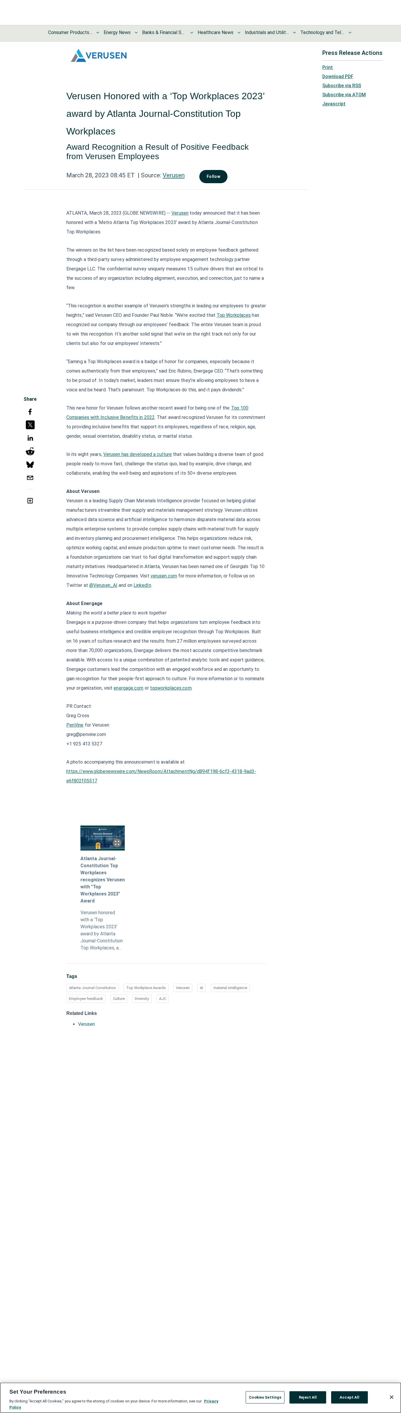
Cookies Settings (265, 1397)
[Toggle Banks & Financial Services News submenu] (192, 33)
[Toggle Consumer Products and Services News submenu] (98, 33)
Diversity (142, 998)
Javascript (334, 104)
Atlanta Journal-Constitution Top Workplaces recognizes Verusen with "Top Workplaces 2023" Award (102, 880)
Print (327, 67)
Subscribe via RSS (341, 85)
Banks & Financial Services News (164, 32)
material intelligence (230, 988)
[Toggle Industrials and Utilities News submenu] (294, 33)
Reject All (308, 1397)
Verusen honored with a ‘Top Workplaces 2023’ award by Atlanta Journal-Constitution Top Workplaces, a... (101, 930)
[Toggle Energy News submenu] (136, 33)
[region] (200, 1397)
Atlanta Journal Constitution (92, 988)
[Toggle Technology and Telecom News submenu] (350, 33)
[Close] (391, 1397)
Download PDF (337, 76)
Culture (119, 998)
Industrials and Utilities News (267, 32)
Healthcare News (215, 32)
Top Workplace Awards (146, 988)
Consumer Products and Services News (70, 32)
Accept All (349, 1397)
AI (201, 988)
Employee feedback (86, 998)
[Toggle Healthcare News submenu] (239, 33)
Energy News (117, 32)
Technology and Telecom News (322, 32)
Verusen (174, 175)
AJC (162, 998)
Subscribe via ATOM (344, 94)
